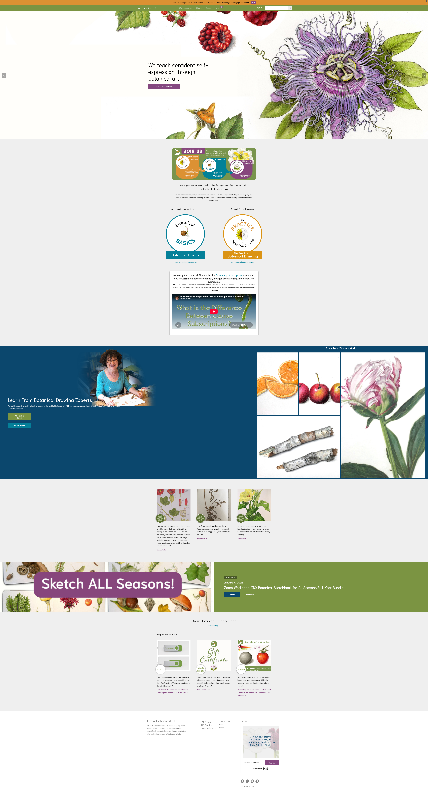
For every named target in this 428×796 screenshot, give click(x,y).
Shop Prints (19, 425)
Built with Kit (260, 769)
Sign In (259, 7)
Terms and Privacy (208, 728)
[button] (4, 75)
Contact (209, 724)
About (208, 8)
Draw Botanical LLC (146, 7)
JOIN (253, 2)
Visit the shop (213, 625)
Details (232, 594)
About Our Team (19, 416)
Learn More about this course (185, 262)
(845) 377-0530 (250, 786)
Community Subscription (229, 275)
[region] (214, 75)
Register (250, 594)
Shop (198, 8)
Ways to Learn (185, 8)
